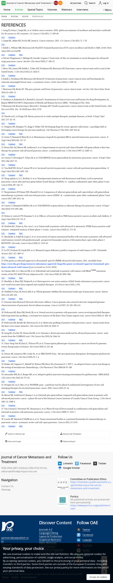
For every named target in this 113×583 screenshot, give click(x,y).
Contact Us (7, 486)
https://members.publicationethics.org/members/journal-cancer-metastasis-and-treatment (90, 485)
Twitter (102, 463)
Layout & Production (50, 536)
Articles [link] (14, 16)
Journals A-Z (45, 529)
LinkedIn (68, 463)
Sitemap (5, 489)
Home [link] (4, 16)
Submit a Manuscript (16, 434)
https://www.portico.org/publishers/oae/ (90, 507)
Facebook (85, 463)
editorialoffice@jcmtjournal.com (19, 471)
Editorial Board (69, 441)
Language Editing (48, 533)
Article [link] (25, 16)
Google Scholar (71, 467)
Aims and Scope (14, 441)
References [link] (37, 16)
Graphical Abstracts (50, 539)
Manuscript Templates (72, 434)
